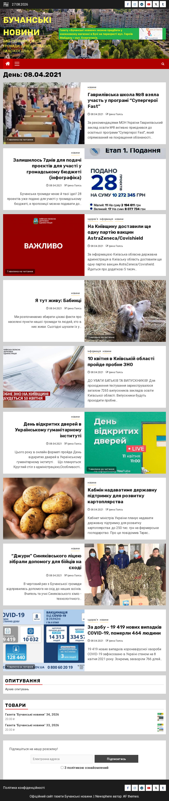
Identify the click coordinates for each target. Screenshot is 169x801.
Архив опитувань (17, 689)
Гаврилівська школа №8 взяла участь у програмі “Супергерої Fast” (123, 100)
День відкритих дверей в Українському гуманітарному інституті (48, 430)
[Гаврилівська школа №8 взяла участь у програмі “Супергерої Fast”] (43, 113)
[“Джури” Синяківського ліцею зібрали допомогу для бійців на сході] (125, 574)
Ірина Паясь (116, 114)
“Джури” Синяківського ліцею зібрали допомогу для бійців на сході (45, 561)
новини (92, 87)
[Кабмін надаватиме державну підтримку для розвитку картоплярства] (43, 508)
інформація (106, 219)
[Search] (162, 64)
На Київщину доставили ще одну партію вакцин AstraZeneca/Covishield (119, 232)
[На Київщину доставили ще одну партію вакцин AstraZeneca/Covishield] (43, 245)
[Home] (8, 64)
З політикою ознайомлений (86, 768)
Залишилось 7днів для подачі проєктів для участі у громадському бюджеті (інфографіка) (47, 169)
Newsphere (103, 796)
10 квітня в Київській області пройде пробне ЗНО (121, 361)
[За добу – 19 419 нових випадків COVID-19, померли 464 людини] (43, 640)
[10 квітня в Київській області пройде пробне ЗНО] (43, 377)
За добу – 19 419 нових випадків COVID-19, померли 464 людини (125, 630)
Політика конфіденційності (24, 788)
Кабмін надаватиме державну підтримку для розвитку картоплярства (122, 495)
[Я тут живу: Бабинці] (125, 311)
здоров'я (93, 219)
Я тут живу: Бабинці (58, 300)
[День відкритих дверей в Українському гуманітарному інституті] (125, 443)
